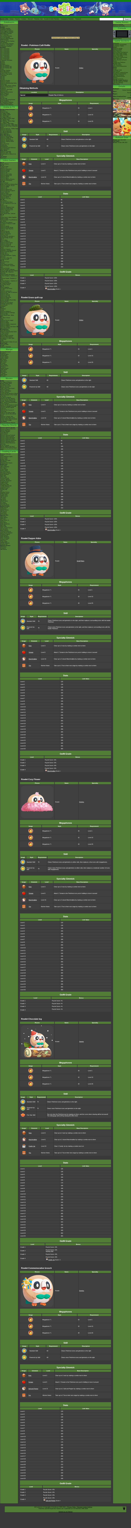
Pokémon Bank (4, 218)
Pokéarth (78, 19)
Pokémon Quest (4, 212)
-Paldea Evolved (4, 493)
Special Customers (118, 79)
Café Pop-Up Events (118, 75)
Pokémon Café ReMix (6, 174)
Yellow (1, 319)
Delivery (115, 77)
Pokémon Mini (4, 314)
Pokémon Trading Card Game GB (9, 326)
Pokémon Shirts (4, 94)
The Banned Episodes (6, 132)
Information (116, 43)
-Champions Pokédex (6, 46)
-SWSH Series (4, 496)
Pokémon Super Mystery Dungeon (6, 229)
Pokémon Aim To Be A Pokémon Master (9, 126)
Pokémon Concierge (5, 151)
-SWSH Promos (4, 510)
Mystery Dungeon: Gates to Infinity (7, 247)
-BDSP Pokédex (4, 40)
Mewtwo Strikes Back (6, 383)
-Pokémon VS (3, 544)
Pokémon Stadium (5, 325)
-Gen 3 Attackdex (4, 51)
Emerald (2, 289)
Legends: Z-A (3, 167)
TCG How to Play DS (6, 258)
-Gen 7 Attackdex (4, 56)
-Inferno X (2, 521)
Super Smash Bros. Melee (7, 315)
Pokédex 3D (3, 253)
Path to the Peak (4, 144)
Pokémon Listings (117, 48)
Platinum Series (4, 368)
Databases (9, 22)
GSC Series (3, 362)
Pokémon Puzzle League (6, 320)
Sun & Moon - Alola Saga (6, 123)
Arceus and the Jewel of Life (7, 400)
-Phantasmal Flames (5, 473)
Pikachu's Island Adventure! (7, 437)
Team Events (116, 71)
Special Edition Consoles (6, 335)
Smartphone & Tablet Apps (7, 338)
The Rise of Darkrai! (5, 397)
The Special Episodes (6, 131)
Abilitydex (2, 64)
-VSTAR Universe (4, 543)
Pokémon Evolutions (5, 138)
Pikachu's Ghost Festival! (7, 436)
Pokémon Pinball (4, 322)
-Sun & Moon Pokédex (6, 36)
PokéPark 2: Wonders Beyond (8, 250)
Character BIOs (4, 354)
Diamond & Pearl (4, 261)
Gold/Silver (3, 309)
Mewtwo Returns (4, 387)
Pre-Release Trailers (118, 46)
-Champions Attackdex (6, 60)
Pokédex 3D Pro (4, 254)
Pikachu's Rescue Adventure (7, 429)
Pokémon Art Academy (6, 222)
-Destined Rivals (4, 478)
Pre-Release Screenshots (120, 44)
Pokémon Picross (4, 231)
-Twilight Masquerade (6, 485)
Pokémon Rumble (5, 268)
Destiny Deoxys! (4, 392)
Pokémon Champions (6, 169)
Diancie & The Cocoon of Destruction (7, 410)
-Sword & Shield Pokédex (7, 38)
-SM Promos (3, 511)
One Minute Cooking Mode (120, 57)
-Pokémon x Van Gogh (6, 89)
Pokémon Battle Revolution (7, 274)
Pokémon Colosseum (6, 291)
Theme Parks (3, 95)
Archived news (4, 26)
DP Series (3, 367)
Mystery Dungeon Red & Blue (8, 300)
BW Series (3, 371)
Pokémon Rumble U (5, 245)
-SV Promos (3, 508)
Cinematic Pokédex (5, 70)
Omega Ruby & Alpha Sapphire (8, 217)
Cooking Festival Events (119, 73)
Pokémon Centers (5, 81)
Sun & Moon (3, 200)
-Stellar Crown (4, 483)
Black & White (4, 240)
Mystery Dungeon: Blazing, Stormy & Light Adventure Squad (9, 270)
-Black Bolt (3, 475)
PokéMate (3, 306)
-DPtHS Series (4, 501)
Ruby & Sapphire (4, 287)
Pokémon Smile (4, 193)
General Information (5, 351)
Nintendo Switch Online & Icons (8, 342)
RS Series (3, 363)
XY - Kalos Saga (4, 122)
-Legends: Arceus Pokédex (7, 41)
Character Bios (4, 112)
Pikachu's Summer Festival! (7, 435)
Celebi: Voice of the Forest (7, 388)
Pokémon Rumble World (6, 227)
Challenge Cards (117, 70)
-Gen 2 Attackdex (4, 50)
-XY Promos (3, 512)
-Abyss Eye (3, 516)
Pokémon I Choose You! (6, 416)
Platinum (2, 263)
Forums (17, 19)
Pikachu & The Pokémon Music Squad (8, 448)
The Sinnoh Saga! (5, 119)
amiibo (2, 340)
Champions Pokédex (67, 19)
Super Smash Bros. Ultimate (7, 213)
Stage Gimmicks (117, 58)
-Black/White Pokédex (6, 33)
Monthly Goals (117, 63)
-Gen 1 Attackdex (4, 48)
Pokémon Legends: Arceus (7, 185)
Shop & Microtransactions (120, 66)
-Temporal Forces (4, 487)
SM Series (3, 376)
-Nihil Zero (3, 519)
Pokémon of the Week (6, 74)
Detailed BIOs (4, 355)
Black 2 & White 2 (5, 241)
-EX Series (3, 502)
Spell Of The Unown (5, 386)
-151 (1, 491)
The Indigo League (5, 113)
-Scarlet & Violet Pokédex (7, 43)
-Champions (3, 75)
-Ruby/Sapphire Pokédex (6, 31)
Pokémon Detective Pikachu (7, 422)
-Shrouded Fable (4, 484)
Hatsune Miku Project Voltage (8, 85)
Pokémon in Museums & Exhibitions (6, 87)
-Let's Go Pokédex (5, 37)
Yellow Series (3, 360)
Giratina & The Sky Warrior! (7, 398)
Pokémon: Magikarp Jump (7, 207)
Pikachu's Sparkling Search (7, 441)
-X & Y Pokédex (4, 34)
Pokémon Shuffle (4, 226)
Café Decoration (117, 65)
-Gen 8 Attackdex (4, 57)
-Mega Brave (3, 522)
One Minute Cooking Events (120, 72)
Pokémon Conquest (5, 249)
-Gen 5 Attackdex (4, 54)
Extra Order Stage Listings (120, 54)
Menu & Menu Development (120, 52)
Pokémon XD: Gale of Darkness (8, 292)
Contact (23, 19)
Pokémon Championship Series (8, 83)
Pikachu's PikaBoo (5, 431)
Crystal (2, 310)
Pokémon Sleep (4, 178)
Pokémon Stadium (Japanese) (8, 324)
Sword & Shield (4, 183)
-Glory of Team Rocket (6, 527)
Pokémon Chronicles (5, 130)
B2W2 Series (3, 372)
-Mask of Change (4, 538)
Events (115, 68)
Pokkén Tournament (5, 234)
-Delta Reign (3, 465)
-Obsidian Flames (4, 492)
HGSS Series (3, 369)
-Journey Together (5, 479)
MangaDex (3, 353)
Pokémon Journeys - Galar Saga (8, 124)
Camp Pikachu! (4, 432)
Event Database (4, 101)
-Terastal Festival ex (5, 531)
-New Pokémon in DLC (6, 103)
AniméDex (3, 110)
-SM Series (3, 497)
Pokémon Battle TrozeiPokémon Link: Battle (8, 220)
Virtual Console (4, 334)
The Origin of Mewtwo (6, 382)
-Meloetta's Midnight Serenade (8, 406)
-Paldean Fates (4, 488)
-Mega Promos (4, 507)
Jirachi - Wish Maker (5, 391)
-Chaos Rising (4, 469)
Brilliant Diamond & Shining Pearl (9, 184)
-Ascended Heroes (5, 471)
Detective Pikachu (5, 211)
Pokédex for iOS (4, 259)
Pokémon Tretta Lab (5, 244)
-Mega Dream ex (4, 520)
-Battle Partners (4, 530)
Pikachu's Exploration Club (7, 439)
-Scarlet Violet (4, 494)
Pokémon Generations (6, 136)
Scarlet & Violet (4, 166)
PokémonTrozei (4, 301)
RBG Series (3, 359)
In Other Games (4, 333)
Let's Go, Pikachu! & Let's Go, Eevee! (8, 204)
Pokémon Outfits (117, 49)
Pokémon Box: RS (5, 296)
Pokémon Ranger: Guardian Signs (7, 266)
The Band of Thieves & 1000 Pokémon (7, 224)
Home (11, 19)
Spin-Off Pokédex (4, 65)
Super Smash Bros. (5, 328)
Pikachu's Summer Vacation (7, 427)
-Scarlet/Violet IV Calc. (6, 73)
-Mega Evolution (4, 474)
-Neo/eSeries (3, 503)
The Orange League (5, 114)
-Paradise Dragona (5, 534)
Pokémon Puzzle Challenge (7, 312)
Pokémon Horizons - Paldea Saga (9, 128)
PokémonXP (3, 84)
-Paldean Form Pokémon (6, 104)
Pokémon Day (4, 90)
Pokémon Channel (5, 295)
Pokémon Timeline (5, 80)
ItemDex (2, 61)
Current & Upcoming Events (7, 99)
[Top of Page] (124, 1508)
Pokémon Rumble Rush (6, 208)
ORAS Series (3, 374)
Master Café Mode (118, 56)
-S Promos (3, 548)
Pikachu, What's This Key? (7, 446)
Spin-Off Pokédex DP (6, 66)
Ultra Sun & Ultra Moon (6, 202)
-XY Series (3, 498)
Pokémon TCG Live (5, 198)
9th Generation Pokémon (6, 102)
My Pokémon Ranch (5, 283)
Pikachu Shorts (9, 425)
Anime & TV (9, 107)
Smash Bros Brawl (5, 284)
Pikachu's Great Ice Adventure (8, 440)
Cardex (2, 69)
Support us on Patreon (66, 1511)
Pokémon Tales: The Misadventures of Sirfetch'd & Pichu (8, 154)
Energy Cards (3, 459)
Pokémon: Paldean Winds (7, 141)
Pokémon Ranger (4, 298)
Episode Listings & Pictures (7, 109)
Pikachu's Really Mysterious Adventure (7, 443)
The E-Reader (4, 305)
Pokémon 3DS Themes (6, 336)
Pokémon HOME (4, 186)
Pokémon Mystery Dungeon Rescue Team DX (7, 191)
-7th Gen (2, 79)
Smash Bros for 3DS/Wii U (7, 236)
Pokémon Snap (4, 321)
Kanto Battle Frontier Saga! (7, 118)
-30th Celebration (4, 466)
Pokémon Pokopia (5, 170)
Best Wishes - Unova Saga (7, 121)
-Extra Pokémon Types (6, 456)
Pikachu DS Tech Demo (6, 302)
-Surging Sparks (4, 482)
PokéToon (2, 142)
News (1, 24)
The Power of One (5, 384)
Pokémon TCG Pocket (6, 180)
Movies (9, 378)
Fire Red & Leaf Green (6, 288)
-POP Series (3, 513)
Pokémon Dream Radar (6, 242)
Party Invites (116, 84)
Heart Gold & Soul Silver (6, 264)
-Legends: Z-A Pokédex (6, 45)
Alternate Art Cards (5, 460)
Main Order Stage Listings (120, 53)
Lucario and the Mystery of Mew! (9, 393)
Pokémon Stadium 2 (5, 311)
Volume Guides (4, 358)
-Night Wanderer (4, 536)
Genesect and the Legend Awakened (7, 408)
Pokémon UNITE (4, 176)
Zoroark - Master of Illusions (7, 401)
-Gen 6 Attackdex (4, 55)
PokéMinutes (3, 145)
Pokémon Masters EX (6, 175)
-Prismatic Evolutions (5, 480)
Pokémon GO (3, 173)
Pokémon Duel (4, 235)
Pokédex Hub (38, 19)
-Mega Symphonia (5, 524)
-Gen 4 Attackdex (4, 52)
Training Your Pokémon (119, 62)
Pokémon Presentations (6, 92)
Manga (9, 349)
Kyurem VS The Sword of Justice (9, 405)
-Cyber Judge (3, 541)
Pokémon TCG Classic (6, 463)
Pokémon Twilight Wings (6, 137)
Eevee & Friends (4, 445)
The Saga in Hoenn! (5, 117)
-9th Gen (2, 76)
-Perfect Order (4, 470)
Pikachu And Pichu (5, 430)
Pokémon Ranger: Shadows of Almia (8, 279)
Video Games (9, 160)
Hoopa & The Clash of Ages (7, 412)
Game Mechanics (4, 71)
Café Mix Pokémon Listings (120, 81)
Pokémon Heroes (4, 389)
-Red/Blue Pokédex (5, 28)
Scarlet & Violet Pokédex (51, 19)
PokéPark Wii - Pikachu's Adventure (7, 272)
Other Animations (4, 149)
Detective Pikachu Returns (7, 179)
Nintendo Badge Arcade (6, 237)
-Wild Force (3, 540)
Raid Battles (3, 461)
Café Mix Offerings (118, 82)
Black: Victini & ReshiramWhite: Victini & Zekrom (8, 403)
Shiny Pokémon (4, 133)
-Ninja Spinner (4, 517)
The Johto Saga (4, 116)
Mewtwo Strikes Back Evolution (8, 419)
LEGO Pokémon (4, 93)
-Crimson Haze (4, 539)
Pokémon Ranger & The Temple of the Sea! (8, 395)
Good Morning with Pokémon (7, 147)
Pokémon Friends (4, 171)
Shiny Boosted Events (119, 76)
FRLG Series (3, 364)
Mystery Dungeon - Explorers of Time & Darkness (8, 281)
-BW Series (3, 499)
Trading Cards (9, 451)
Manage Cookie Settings (84, 1507)
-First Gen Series (4, 505)
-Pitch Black (3, 468)
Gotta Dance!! (4, 434)
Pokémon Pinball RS (5, 297)
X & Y (1, 216)
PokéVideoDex (4, 146)
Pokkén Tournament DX (6, 209)
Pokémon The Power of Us (7, 417)
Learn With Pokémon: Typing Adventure (8, 256)
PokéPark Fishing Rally (6, 303)
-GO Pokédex (3, 42)
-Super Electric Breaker (6, 532)
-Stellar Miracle (4, 535)
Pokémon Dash (4, 293)
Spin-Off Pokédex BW (6, 68)
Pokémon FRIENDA (5, 347)
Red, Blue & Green (5, 317)
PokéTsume (3, 158)
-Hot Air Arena (4, 529)
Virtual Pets (3, 339)
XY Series (2, 373)
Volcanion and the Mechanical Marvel (8, 414)
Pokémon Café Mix (118, 24)
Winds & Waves (4, 164)
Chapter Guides (4, 357)
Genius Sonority (126, 90)
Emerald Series (4, 365)
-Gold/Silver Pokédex (5, 29)
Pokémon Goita (4, 344)
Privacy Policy (71, 1507)
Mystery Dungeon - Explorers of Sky (8, 276)
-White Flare (3, 477)
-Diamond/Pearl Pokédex (6, 32)
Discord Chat (3, 98)
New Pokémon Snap (5, 195)
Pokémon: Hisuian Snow (6, 140)
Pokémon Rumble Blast (6, 251)
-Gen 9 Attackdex (4, 59)
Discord (30, 19)
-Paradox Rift (3, 489)
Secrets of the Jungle (6, 420)
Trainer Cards (3, 457)
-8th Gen (2, 78)
